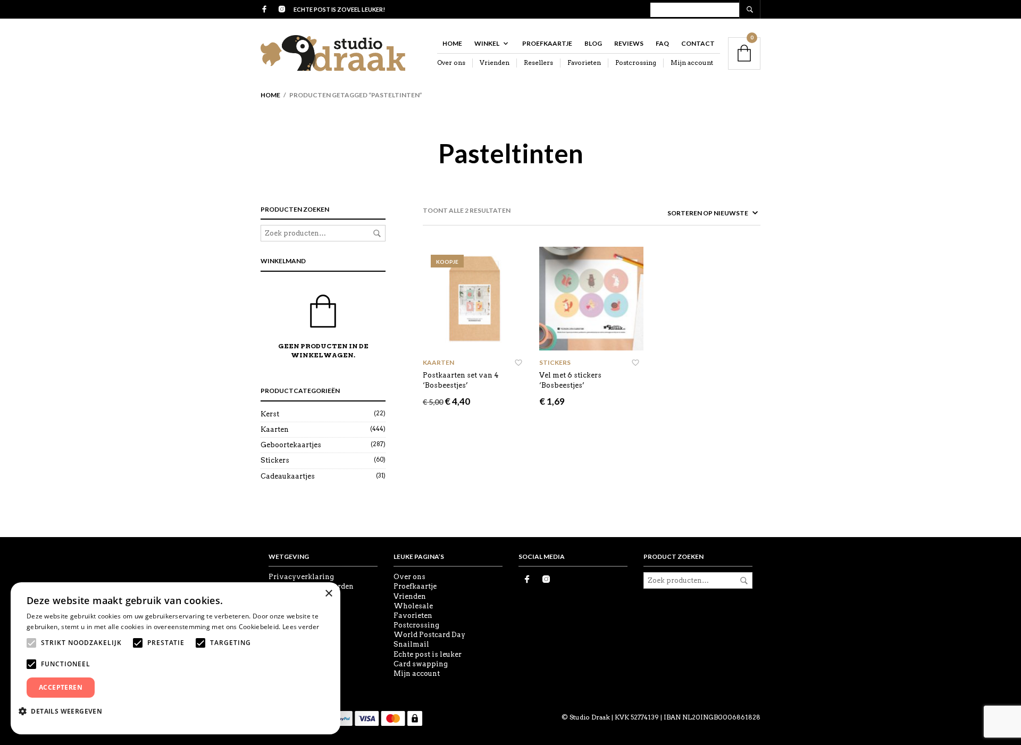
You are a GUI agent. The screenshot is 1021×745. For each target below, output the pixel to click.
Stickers (275, 460)
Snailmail (411, 644)
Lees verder (300, 626)
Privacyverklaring (301, 577)
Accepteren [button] (60, 687)
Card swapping (421, 664)
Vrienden (494, 62)
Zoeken (377, 233)
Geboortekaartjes (291, 445)
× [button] (328, 594)
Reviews (628, 43)
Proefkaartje (547, 43)
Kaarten (275, 429)
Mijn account (692, 62)
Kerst (270, 414)
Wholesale (413, 606)
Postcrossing (635, 62)
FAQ (662, 43)
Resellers (538, 62)
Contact (698, 43)
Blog (593, 43)
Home (452, 43)
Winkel (486, 43)
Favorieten (584, 62)
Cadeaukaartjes (288, 476)
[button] (64, 711)
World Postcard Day (429, 635)
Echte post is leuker (428, 654)
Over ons (451, 62)
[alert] (175, 658)
